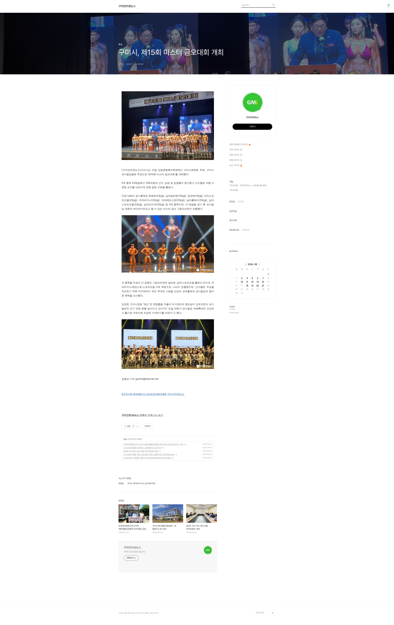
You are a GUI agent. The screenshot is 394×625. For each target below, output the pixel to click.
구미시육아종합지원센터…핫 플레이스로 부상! (142, 447)
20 (257, 285)
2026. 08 (252, 264)
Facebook (234, 230)
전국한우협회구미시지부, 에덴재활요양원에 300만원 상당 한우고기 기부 (153, 444)
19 (252, 285)
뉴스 (125, 439)
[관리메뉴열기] (388, 5)
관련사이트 (260, 613)
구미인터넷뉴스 (127, 6)
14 (263, 281)
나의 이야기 (235, 149)
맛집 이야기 (235, 155)
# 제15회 (135, 394)
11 (247, 281)
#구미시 (126, 394)
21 (263, 285)
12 (252, 281)
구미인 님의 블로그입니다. (135, 551)
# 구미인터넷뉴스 (174, 394)
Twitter (245, 230)
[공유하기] (133, 426)
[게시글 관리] (137, 426)
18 (247, 285)
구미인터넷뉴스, (245, 185)
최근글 (232, 201)
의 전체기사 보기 (142, 415)
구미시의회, (233, 185)
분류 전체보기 (238, 144)
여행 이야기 (235, 160)
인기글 (240, 201)
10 (242, 281)
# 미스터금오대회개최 (152, 394)
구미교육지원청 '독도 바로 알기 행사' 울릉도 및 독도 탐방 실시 (149, 454)
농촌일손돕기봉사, (260, 185)
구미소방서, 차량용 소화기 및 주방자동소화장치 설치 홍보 (147, 458)
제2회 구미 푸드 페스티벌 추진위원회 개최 (140, 451)
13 (258, 281)
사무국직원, (233, 190)
